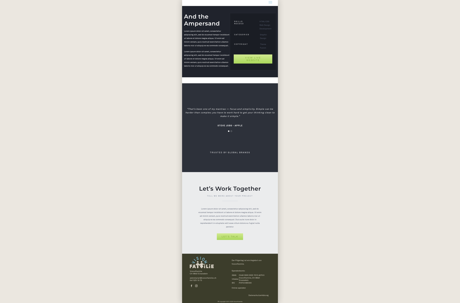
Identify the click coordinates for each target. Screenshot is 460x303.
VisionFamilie (238, 264)
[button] (228, 131)
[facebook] (191, 286)
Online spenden (239, 288)
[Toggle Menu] (270, 2)
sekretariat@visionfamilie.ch (203, 278)
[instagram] (196, 286)
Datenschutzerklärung (258, 295)
